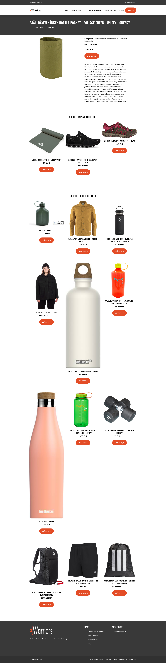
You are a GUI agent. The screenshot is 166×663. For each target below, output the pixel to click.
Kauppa (131, 10)
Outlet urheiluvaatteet (74, 10)
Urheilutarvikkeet (111, 39)
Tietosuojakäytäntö (119, 659)
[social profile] (44, 2)
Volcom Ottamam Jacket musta (46, 312)
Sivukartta (132, 659)
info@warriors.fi (130, 2)
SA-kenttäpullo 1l (46, 230)
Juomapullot (88, 41)
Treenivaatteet (38, 27)
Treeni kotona (94, 10)
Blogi (121, 10)
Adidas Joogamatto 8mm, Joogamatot (46, 160)
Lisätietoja (91, 56)
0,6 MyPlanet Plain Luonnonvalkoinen (83, 371)
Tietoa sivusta (110, 10)
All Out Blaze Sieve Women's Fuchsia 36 (119, 141)
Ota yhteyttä (98, 659)
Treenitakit (50, 27)
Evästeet (108, 659)
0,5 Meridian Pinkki (46, 521)
